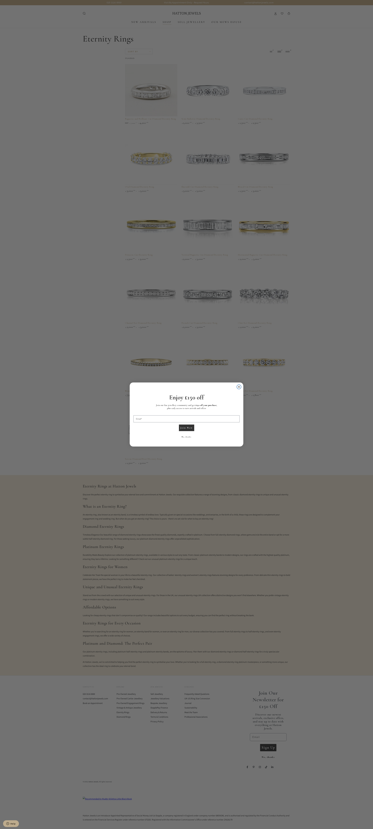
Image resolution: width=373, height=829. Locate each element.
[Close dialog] (239, 387)
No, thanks (186, 437)
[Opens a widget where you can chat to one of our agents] (11, 824)
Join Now (186, 427)
